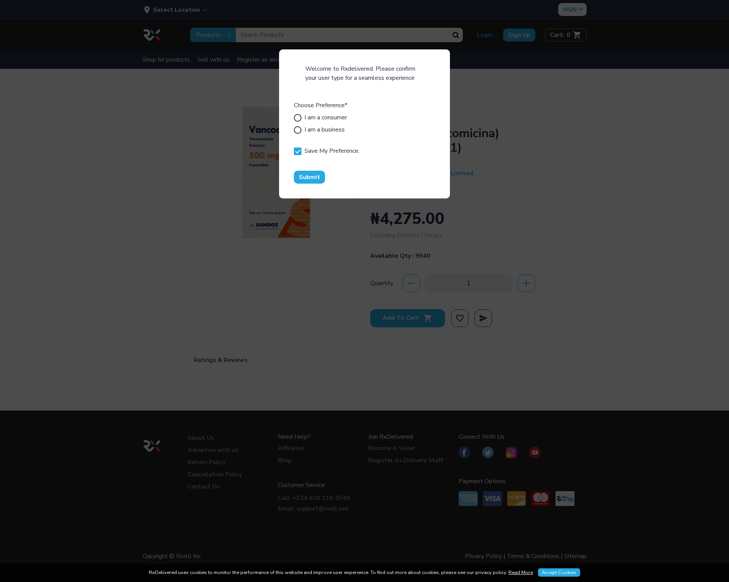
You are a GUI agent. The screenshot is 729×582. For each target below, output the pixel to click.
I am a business (325, 129)
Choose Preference (320, 105)
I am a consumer (326, 117)
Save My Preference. (332, 151)
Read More (520, 572)
